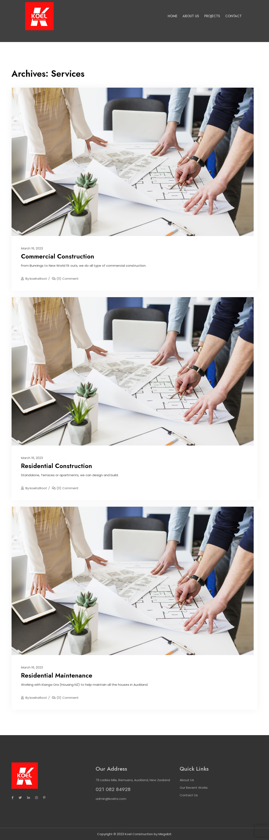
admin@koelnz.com (111, 798)
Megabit (164, 834)
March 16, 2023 (32, 248)
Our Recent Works (194, 787)
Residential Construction (56, 465)
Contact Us (189, 795)
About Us (191, 16)
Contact (233, 16)
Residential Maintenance (56, 675)
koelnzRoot (36, 278)
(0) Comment (68, 278)
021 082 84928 (113, 789)
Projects (212, 16)
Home (172, 16)
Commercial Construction (57, 256)
